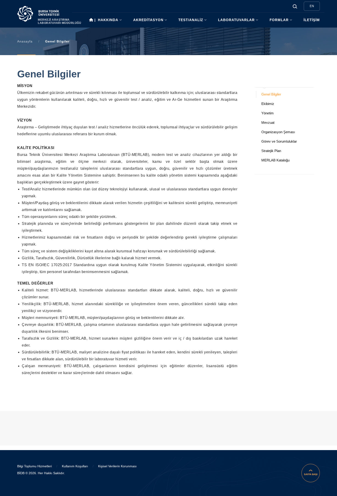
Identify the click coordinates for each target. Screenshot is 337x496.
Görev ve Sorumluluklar (279, 141)
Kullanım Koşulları (75, 466)
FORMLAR (279, 20)
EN (312, 6)
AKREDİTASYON (148, 20)
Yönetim (267, 113)
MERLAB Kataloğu (275, 160)
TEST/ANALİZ (190, 20)
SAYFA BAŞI (311, 474)
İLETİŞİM (312, 20)
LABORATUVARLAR (236, 20)
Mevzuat (267, 122)
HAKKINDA (108, 20)
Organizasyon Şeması (278, 132)
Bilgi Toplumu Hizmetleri (34, 466)
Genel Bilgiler (271, 94)
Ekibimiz (267, 104)
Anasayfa (25, 41)
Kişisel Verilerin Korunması (117, 466)
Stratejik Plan (271, 151)
